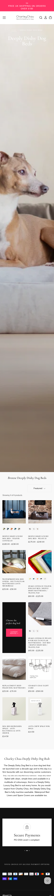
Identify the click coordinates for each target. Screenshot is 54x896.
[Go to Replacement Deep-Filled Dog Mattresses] (14, 668)
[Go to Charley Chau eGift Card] (40, 668)
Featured (38, 488)
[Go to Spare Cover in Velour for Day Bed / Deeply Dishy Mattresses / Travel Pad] (40, 561)
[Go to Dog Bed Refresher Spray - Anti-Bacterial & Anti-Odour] (14, 708)
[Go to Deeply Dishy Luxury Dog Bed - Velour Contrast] (14, 511)
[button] (4, 17)
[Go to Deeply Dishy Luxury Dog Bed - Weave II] (40, 511)
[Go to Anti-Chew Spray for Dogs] (40, 708)
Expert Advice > (14, 632)
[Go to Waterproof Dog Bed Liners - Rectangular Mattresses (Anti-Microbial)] (14, 561)
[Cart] (50, 17)
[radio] (4, 529)
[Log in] (45, 17)
